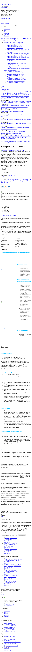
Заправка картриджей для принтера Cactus (18, 53)
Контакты (6, 36)
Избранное (7, 648)
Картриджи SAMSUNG (10, 627)
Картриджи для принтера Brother (15, 72)
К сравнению (4, 142)
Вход (2, 4)
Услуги (6, 30)
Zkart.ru (3, 38)
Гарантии (6, 34)
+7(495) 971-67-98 (9, 604)
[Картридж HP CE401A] (13, 150)
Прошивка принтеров (9, 639)
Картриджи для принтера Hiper (15, 75)
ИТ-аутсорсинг (8, 640)
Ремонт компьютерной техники (12, 642)
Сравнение (7, 647)
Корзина (8, 650)
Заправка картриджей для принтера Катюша (18, 68)
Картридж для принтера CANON (15, 71)
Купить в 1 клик (11, 175)
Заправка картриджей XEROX (15, 48)
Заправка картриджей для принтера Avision (18, 49)
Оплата (6, 31)
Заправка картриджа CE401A (8, 215)
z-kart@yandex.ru (5, 20)
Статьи (2, 116)
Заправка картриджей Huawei (15, 45)
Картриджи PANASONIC (10, 631)
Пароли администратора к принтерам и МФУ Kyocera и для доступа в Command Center (15, 128)
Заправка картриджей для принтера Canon (18, 55)
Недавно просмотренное (11, 646)
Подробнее (7, 542)
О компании (7, 29)
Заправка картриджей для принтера (13, 42)
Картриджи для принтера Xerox (15, 82)
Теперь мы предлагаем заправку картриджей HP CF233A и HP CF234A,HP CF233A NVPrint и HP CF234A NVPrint (16, 102)
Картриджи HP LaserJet (13, 181)
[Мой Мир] (9, 186)
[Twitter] (4, 186)
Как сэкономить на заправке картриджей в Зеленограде (15, 141)
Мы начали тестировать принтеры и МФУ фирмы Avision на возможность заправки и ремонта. (16, 124)
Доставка (6, 33)
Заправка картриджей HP (13, 43)
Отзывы (6, 612)
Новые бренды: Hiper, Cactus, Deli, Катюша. (12, 111)
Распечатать (11, 142)
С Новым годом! (5, 89)
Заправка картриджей (9, 636)
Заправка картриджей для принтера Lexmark (18, 61)
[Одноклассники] (6, 186)
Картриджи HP (8, 623)
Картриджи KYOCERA (10, 630)
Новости (3, 86)
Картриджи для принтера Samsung (16, 81)
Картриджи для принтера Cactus (15, 74)
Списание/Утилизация (10, 643)
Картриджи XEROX (9, 628)
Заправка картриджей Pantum (14, 46)
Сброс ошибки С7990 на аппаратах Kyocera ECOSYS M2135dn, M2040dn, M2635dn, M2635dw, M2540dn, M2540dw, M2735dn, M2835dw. (15, 107)
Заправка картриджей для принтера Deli (17, 56)
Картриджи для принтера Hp (8, 40)
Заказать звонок (5, 23)
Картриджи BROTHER (10, 625)
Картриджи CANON (9, 624)
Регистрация (7, 4)
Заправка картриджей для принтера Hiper (18, 57)
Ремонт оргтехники (9, 637)
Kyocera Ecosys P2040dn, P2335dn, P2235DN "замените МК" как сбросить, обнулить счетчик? (15, 132)
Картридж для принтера (12, 38)
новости (6, 2)
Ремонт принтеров (9, 83)
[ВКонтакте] (2, 186)
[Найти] (16, 25)
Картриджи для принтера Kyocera (16, 78)
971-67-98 (5, 18)
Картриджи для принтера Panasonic (16, 79)
